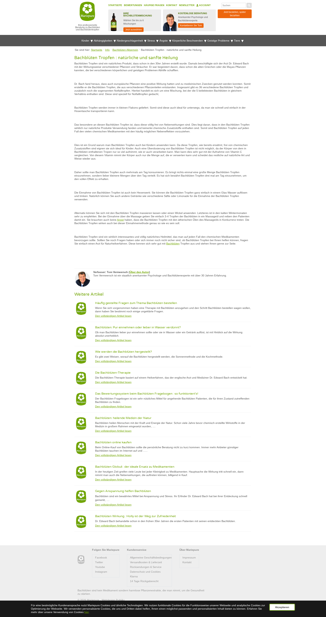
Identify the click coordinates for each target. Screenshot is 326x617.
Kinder (86, 40)
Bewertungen (133, 5)
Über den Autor (139, 272)
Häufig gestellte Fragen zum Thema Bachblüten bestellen (136, 303)
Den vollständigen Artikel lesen (113, 315)
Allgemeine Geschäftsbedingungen (151, 557)
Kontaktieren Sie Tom (191, 25)
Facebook (101, 557)
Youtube (100, 566)
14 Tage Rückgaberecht (144, 581)
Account (204, 5)
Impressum (189, 557)
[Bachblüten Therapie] (81, 559)
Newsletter (187, 5)
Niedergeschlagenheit (130, 40)
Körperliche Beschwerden (188, 40)
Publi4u (120, 600)
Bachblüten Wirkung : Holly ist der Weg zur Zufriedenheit (135, 516)
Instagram (101, 571)
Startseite (115, 5)
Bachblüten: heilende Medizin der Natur (123, 418)
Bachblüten (173, 243)
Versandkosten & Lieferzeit (146, 562)
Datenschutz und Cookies (145, 571)
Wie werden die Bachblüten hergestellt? (123, 352)
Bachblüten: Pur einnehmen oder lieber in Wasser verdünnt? (138, 327)
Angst (120, 219)
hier (86, 612)
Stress (151, 40)
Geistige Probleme (218, 40)
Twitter (99, 562)
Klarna (134, 576)
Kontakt (171, 5)
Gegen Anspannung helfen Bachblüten (123, 491)
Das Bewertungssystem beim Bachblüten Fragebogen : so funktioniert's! (146, 394)
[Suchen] (249, 5)
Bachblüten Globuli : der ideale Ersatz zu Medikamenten (134, 467)
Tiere (237, 40)
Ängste (163, 40)
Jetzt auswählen (133, 29)
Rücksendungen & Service (145, 566)
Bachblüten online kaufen (113, 442)
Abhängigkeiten (103, 40)
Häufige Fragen (154, 5)
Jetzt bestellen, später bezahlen (235, 14)
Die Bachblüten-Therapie (113, 373)
